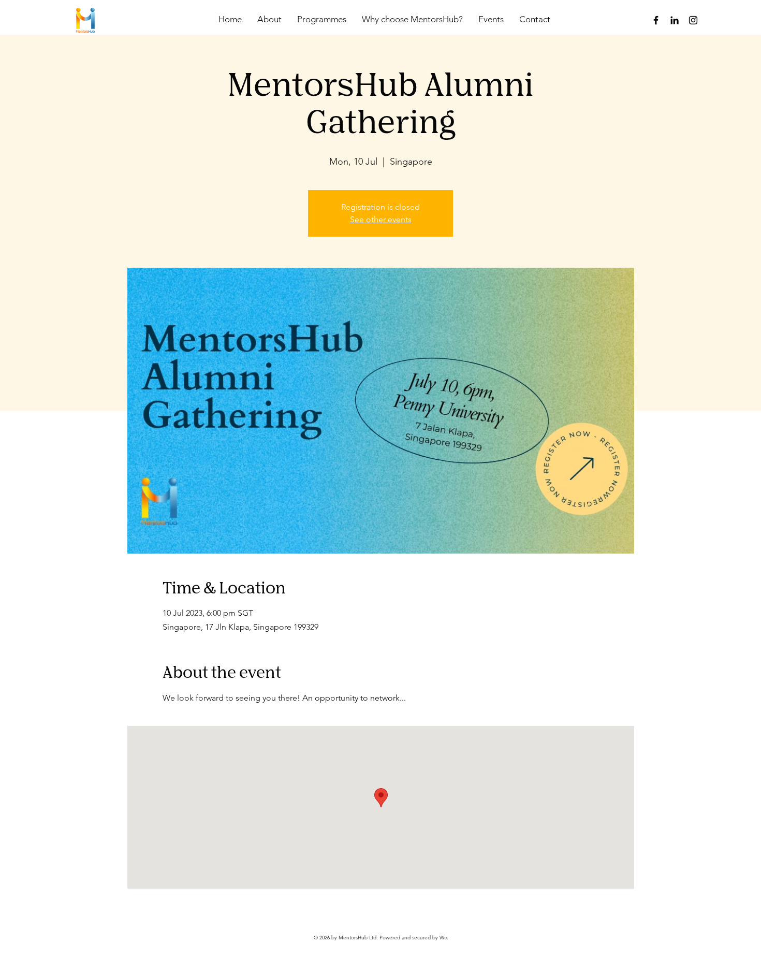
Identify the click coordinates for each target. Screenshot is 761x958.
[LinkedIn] (674, 20)
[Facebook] (656, 20)
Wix (444, 937)
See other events (381, 219)
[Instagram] (693, 20)
